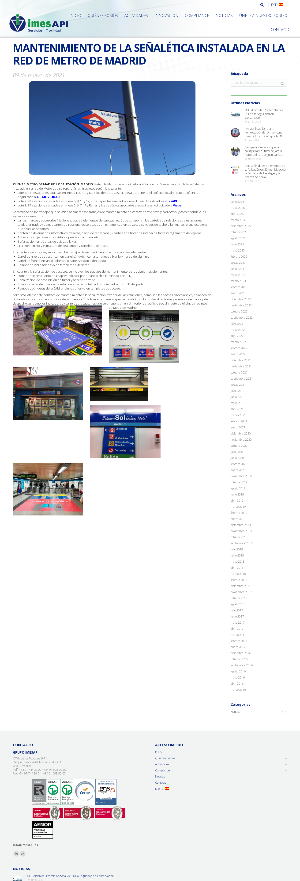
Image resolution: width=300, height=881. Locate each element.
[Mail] (23, 854)
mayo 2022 (238, 330)
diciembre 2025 (241, 226)
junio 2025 (237, 244)
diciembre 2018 (241, 525)
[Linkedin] (16, 854)
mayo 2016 (238, 677)
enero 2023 (238, 293)
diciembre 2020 (241, 433)
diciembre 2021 (241, 360)
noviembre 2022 (241, 305)
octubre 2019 (239, 482)
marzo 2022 (238, 342)
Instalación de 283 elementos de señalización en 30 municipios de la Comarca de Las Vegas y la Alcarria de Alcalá (265, 171)
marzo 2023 (238, 281)
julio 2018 (237, 549)
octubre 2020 (239, 446)
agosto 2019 (238, 488)
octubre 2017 (239, 598)
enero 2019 (238, 519)
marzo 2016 (238, 690)
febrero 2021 (239, 421)
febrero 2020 (239, 464)
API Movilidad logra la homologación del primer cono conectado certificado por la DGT (265, 132)
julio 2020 (237, 452)
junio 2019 (237, 494)
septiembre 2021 (242, 379)
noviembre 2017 (241, 592)
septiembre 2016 (242, 665)
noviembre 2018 (241, 531)
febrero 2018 (239, 580)
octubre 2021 (239, 372)
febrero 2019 (239, 513)
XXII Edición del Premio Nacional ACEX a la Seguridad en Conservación (264, 114)
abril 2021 (237, 409)
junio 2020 (237, 458)
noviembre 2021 (241, 366)
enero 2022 (238, 354)
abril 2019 (237, 501)
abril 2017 (237, 629)
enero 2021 (238, 427)
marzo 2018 (238, 574)
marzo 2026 (238, 220)
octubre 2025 (239, 232)
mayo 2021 (238, 403)
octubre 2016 (239, 659)
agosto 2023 (238, 263)
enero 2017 (238, 647)
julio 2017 (237, 610)
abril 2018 (237, 568)
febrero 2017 (239, 641)
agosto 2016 (238, 671)
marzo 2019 (238, 507)
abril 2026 (237, 214)
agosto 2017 (238, 604)
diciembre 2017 (241, 586)
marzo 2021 (238, 415)
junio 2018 (237, 555)
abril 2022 (237, 336)
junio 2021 (237, 397)
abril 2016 (237, 684)
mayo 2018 (238, 562)
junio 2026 (237, 202)
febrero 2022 (239, 348)
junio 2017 (237, 616)
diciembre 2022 (241, 299)
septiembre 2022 (242, 318)
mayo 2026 (238, 208)
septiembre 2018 (242, 543)
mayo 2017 (238, 623)
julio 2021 (237, 391)
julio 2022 (237, 324)
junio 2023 (237, 269)
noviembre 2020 (241, 440)
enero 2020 (238, 470)
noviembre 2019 (241, 476)
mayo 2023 (238, 275)
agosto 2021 (238, 385)
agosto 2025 (238, 238)
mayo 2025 (238, 250)
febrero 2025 (239, 257)
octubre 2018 (239, 537)
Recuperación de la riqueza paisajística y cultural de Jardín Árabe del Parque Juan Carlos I (264, 151)
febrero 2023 (239, 287)
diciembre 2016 (241, 653)
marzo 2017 (238, 635)
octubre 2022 (239, 311)
